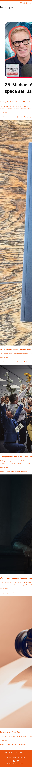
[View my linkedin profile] (14, 761)
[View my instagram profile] (18, 761)
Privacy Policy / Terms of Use (16, 757)
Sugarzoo (21, 763)
